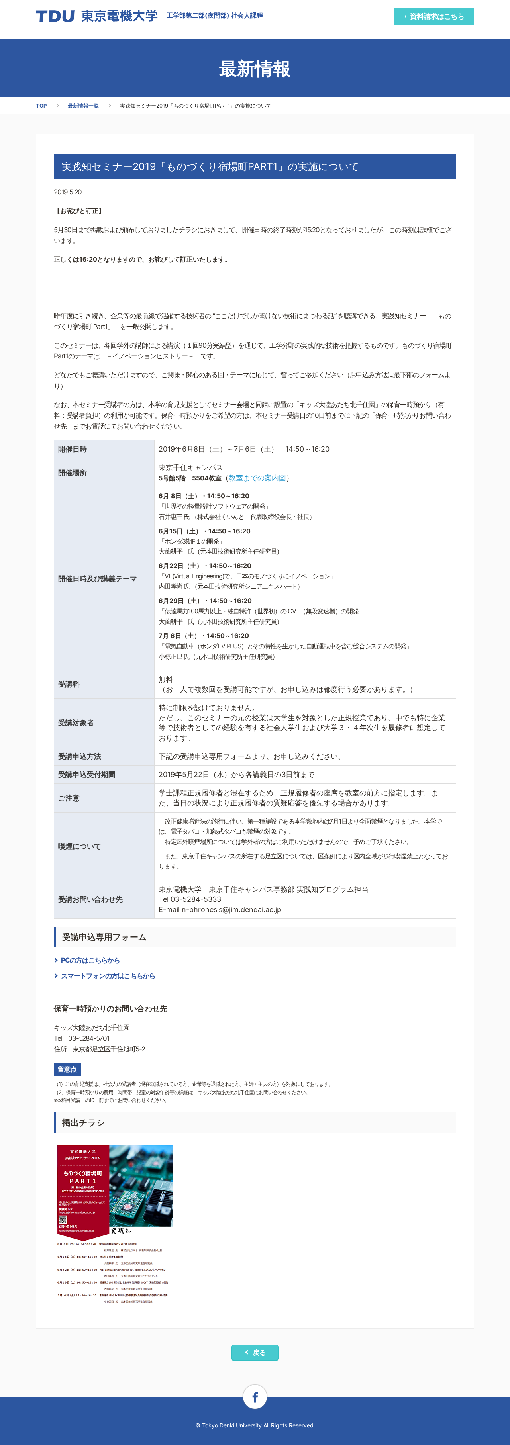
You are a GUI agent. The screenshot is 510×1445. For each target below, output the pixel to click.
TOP (41, 105)
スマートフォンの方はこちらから (108, 976)
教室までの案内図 (257, 478)
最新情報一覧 (83, 105)
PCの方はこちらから (90, 960)
